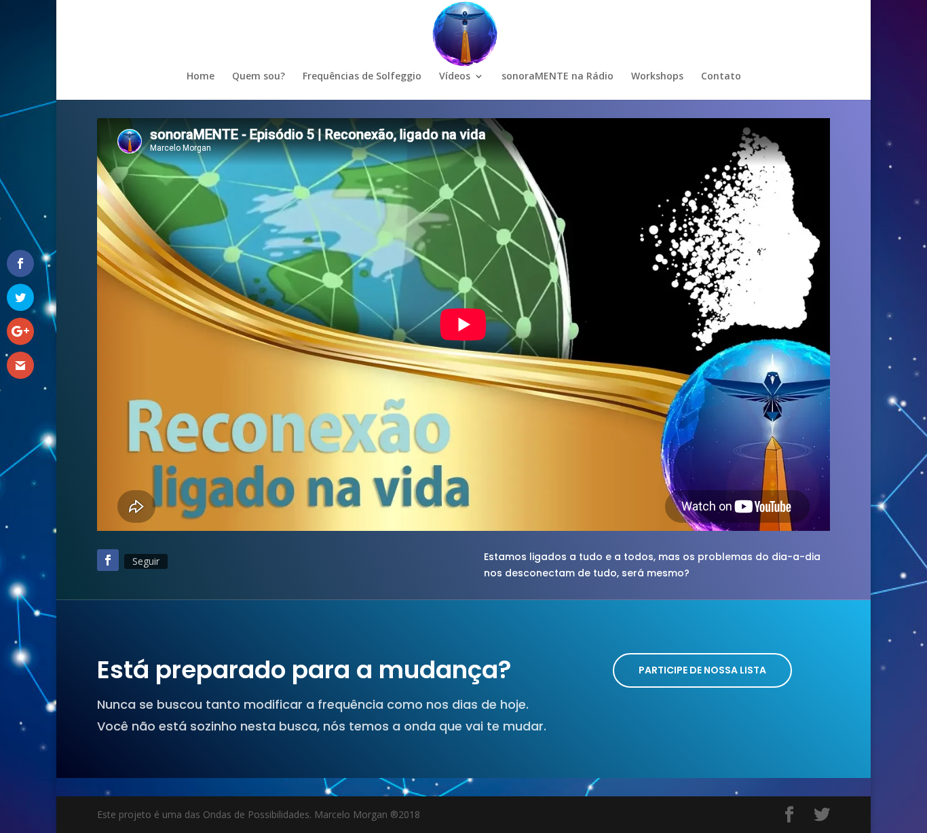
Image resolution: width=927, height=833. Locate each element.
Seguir (145, 561)
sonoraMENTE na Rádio (557, 76)
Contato (721, 76)
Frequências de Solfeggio (362, 76)
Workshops (657, 76)
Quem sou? (258, 76)
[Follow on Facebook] (108, 560)
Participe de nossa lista (702, 670)
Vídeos (454, 76)
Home (200, 76)
